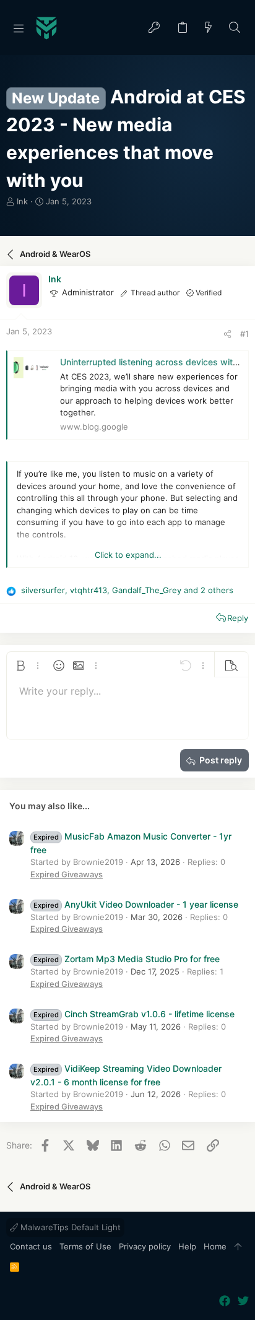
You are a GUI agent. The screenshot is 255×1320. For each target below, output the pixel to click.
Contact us (31, 1246)
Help (187, 1246)
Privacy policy (145, 1246)
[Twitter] (243, 1301)
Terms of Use (85, 1246)
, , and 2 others (127, 590)
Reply (237, 618)
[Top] (238, 1247)
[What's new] (208, 28)
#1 (244, 334)
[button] (18, 28)
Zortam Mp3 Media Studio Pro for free (126, 958)
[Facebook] (224, 1301)
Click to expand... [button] (128, 555)
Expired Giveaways (66, 874)
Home (215, 1246)
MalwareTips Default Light (69, 1227)
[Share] (227, 334)
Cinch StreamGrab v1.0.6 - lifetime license (134, 1014)
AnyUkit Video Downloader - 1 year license (135, 904)
